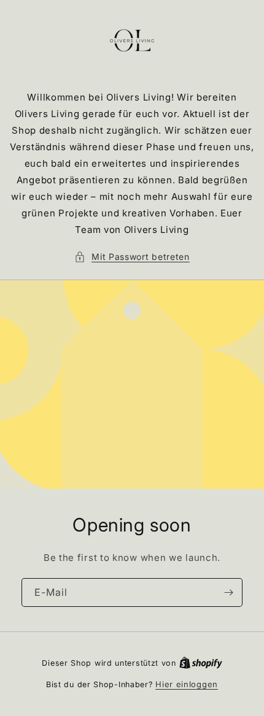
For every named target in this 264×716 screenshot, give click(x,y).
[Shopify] (200, 663)
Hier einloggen (186, 684)
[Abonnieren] (228, 592)
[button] (132, 256)
